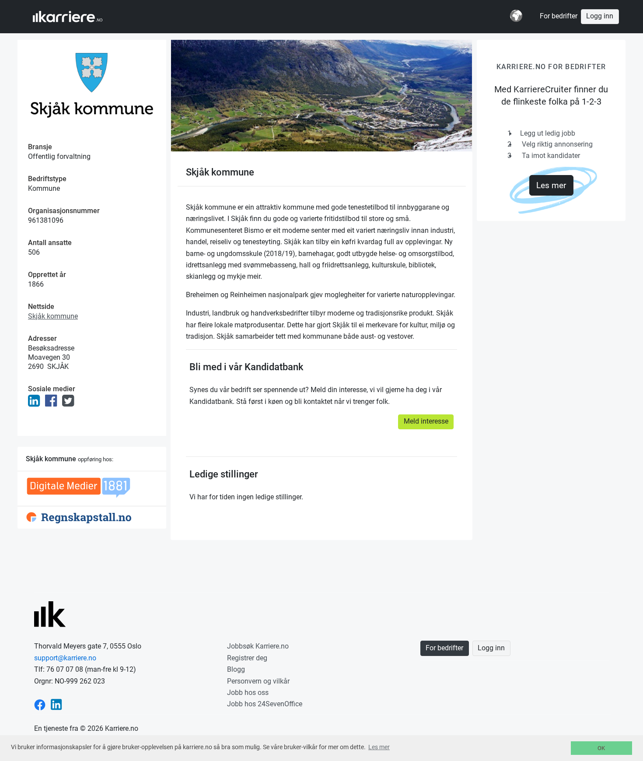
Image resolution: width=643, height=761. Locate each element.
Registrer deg (247, 658)
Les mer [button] (379, 746)
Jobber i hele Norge (76, 16)
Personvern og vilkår (258, 681)
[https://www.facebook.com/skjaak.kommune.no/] (52, 403)
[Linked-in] (56, 704)
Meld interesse (426, 421)
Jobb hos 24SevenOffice (264, 704)
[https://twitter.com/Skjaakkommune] (69, 403)
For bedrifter (558, 16)
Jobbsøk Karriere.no (258, 646)
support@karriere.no (65, 658)
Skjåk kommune (53, 316)
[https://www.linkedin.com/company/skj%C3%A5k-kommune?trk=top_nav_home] (35, 403)
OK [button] (601, 748)
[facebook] (39, 704)
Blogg (236, 669)
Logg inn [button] (599, 16)
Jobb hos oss (248, 692)
